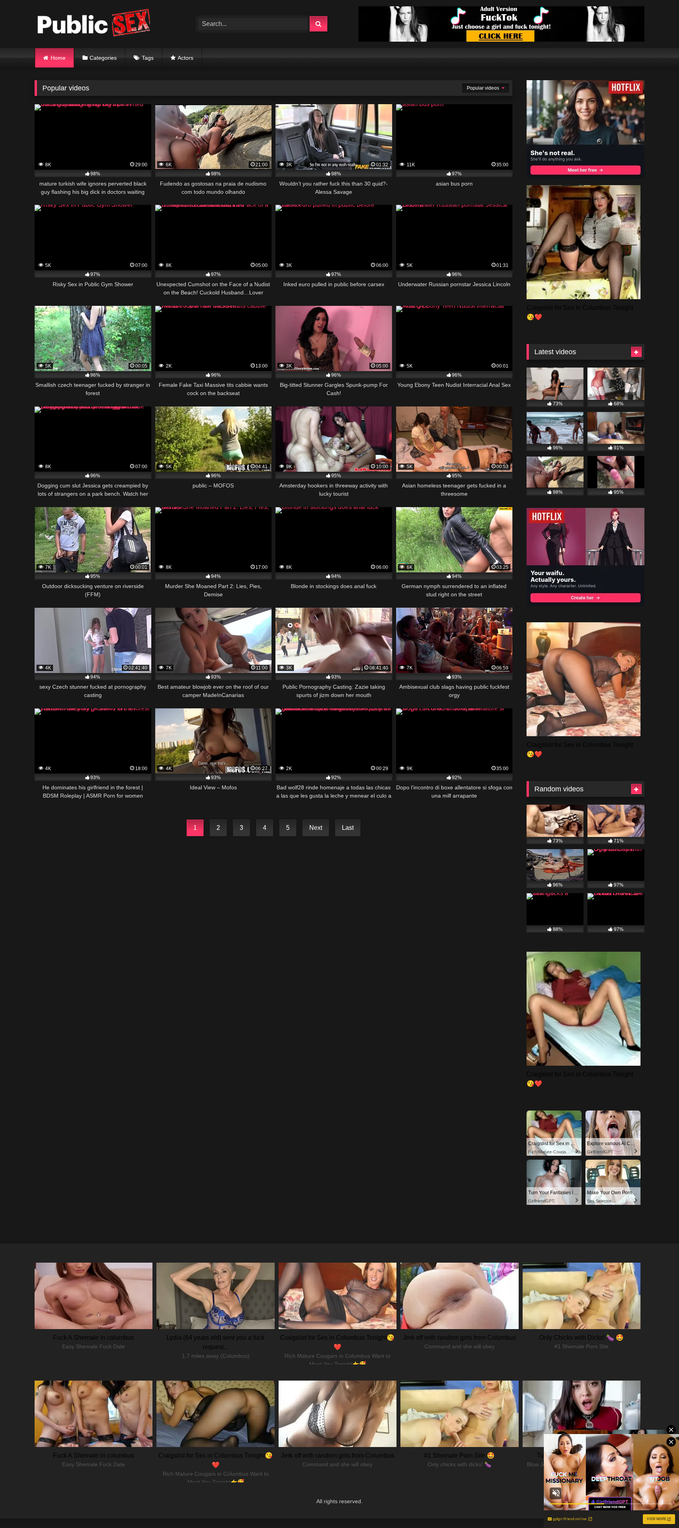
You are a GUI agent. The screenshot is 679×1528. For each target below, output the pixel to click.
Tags (148, 58)
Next (315, 827)
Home (58, 58)
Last (348, 827)
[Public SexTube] (93, 24)
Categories (103, 58)
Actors (185, 58)
